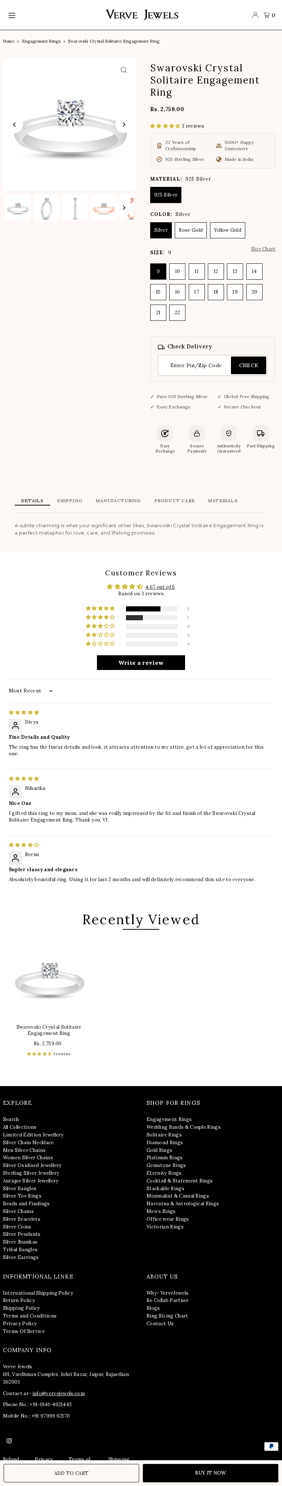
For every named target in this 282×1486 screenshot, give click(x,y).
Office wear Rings (168, 1219)
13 (235, 271)
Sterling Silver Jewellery (31, 1173)
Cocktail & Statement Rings (180, 1181)
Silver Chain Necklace (28, 1142)
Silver (161, 230)
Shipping (70, 500)
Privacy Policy (20, 1323)
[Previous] (15, 124)
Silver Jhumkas (20, 1242)
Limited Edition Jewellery (33, 1135)
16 (177, 292)
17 (196, 292)
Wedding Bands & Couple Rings (184, 1127)
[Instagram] (9, 1441)
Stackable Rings (165, 1188)
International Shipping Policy (38, 1293)
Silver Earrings (21, 1257)
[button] (166, 126)
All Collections (20, 1127)
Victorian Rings (165, 1227)
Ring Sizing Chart (167, 1316)
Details (32, 500)
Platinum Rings (165, 1158)
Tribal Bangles (20, 1249)
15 (158, 292)
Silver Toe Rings (22, 1196)
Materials (223, 500)
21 (158, 312)
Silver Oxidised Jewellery (32, 1165)
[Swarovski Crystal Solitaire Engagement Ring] (49, 977)
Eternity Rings (164, 1173)
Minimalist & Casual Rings (178, 1196)
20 (254, 292)
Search (11, 1119)
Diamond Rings (165, 1142)
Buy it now (210, 1473)
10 (177, 271)
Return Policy (19, 1300)
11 (197, 271)
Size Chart (263, 249)
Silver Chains (18, 1211)
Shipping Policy (21, 1308)
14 (254, 271)
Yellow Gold (228, 230)
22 (177, 312)
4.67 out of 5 (160, 587)
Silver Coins (17, 1227)
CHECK (248, 365)
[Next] (123, 124)
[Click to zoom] (123, 70)
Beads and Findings (26, 1203)
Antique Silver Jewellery (31, 1181)
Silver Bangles (20, 1188)
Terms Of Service (24, 1331)
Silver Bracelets (21, 1219)
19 (235, 292)
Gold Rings (159, 1150)
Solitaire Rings (164, 1135)
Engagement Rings (41, 41)
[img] (24, 712)
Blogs (153, 1308)
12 (216, 271)
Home (8, 41)
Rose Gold (191, 230)
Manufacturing (118, 500)
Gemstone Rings (166, 1165)
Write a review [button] (141, 662)
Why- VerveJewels (167, 1293)
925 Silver (165, 195)
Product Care (175, 500)
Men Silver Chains (24, 1150)
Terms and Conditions (30, 1316)
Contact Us (160, 1323)
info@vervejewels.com (58, 1393)
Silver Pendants (22, 1234)
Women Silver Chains (28, 1158)
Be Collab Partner (168, 1300)
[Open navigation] (53, 15)
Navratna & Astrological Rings (183, 1203)
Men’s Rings (161, 1211)
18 (216, 292)
